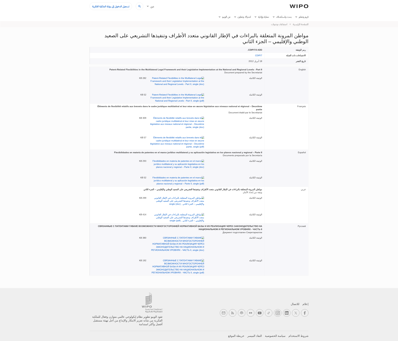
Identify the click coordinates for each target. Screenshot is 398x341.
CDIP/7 (258, 55)
